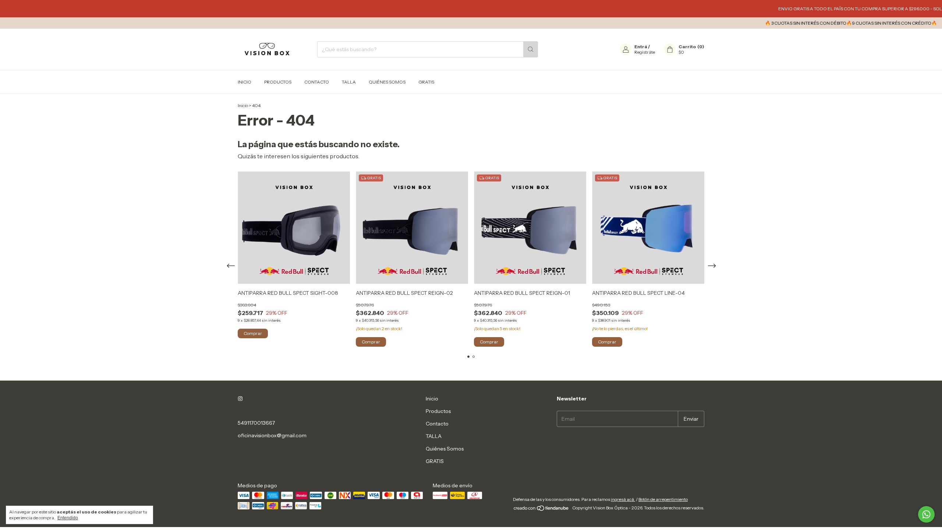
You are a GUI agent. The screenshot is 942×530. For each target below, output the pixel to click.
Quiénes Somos (387, 82)
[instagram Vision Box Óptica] (240, 398)
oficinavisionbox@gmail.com (272, 435)
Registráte (644, 52)
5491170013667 (256, 423)
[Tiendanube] (541, 509)
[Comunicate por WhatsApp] (926, 514)
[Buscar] (530, 49)
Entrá (640, 46)
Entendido (67, 517)
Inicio (244, 82)
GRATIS (426, 82)
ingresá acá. (623, 499)
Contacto (316, 82)
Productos (277, 82)
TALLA (349, 82)
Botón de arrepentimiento (663, 499)
